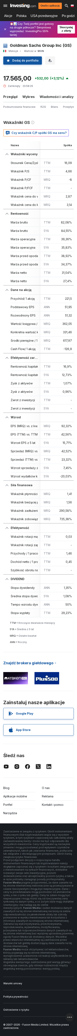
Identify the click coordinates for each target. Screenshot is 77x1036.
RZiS (43, 106)
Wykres (28, 97)
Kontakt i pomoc (53, 804)
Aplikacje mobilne (15, 796)
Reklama (47, 796)
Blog (6, 788)
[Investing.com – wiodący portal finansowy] (23, 5)
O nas (46, 788)
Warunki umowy (12, 983)
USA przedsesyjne (44, 16)
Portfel (7, 804)
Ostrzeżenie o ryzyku (16, 1009)
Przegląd (10, 97)
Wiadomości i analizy (57, 97)
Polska (21, 16)
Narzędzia (10, 813)
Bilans (54, 106)
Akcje (8, 16)
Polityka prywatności (15, 996)
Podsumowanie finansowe (19, 106)
